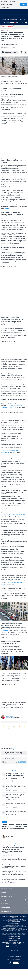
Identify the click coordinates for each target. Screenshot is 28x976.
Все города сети (6, 911)
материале (8, 208)
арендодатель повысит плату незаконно (13, 514)
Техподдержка (5, 900)
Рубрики (3, 892)
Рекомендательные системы (14, 940)
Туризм (23, 721)
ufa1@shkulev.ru (20, 919)
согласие (14, 6)
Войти (6, 762)
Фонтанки (5, 559)
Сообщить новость (7, 888)
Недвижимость (5, 19)
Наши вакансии (5, 907)
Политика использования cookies (14, 938)
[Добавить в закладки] (21, 52)
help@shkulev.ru (17, 923)
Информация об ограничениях (14, 936)
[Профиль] (26, 23)
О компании (4, 903)
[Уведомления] (23, 23)
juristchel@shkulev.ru (16, 921)
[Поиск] (19, 23)
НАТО (9, 721)
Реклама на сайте (6, 896)
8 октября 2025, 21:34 (5, 47)
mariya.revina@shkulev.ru (9, 930)
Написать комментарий (11, 52)
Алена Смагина (10, 716)
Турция (3, 721)
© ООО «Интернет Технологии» (14, 959)
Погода (20, 19)
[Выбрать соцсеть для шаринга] (25, 52)
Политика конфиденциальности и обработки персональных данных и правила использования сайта (14, 943)
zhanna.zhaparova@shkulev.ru (9, 928)
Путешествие (16, 721)
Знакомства (13, 19)
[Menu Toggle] (1, 23)
